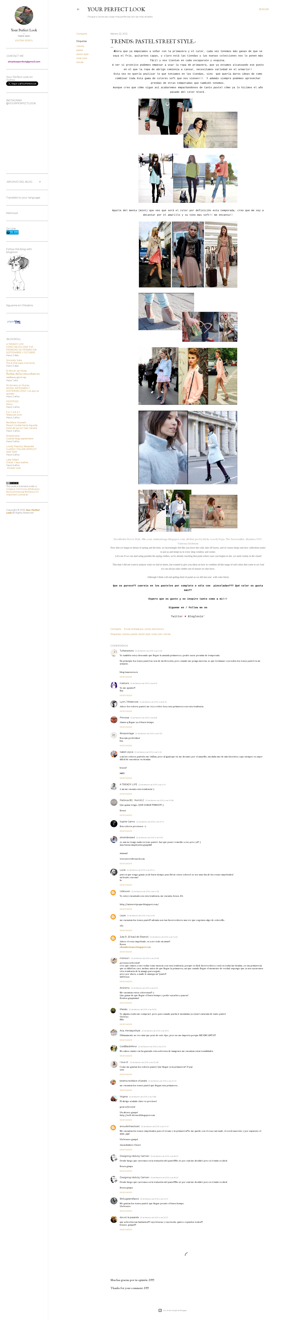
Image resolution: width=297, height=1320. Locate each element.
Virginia (124, 1096)
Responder (126, 677)
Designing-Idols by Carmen (134, 1156)
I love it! (124, 1062)
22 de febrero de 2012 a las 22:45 (162, 1081)
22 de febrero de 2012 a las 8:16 (143, 683)
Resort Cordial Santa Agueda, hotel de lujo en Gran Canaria (22, 426)
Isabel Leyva (126, 752)
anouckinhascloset (130, 1126)
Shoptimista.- (13, 435)
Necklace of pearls (16, 422)
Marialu (123, 1009)
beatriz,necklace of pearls (133, 1080)
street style (82, 54)
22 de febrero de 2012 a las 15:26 (142, 1009)
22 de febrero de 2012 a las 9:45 (147, 752)
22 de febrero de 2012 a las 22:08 (144, 1062)
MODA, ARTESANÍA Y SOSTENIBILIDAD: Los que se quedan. (22, 391)
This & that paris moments (20, 363)
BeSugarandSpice (129, 1198)
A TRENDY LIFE (128, 784)
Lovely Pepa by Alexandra (20, 446)
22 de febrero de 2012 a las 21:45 (152, 1046)
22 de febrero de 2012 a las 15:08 (145, 958)
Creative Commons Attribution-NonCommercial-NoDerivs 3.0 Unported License (23, 492)
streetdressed (127, 837)
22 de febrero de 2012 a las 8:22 (153, 702)
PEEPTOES (12, 401)
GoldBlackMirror (128, 1046)
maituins (124, 683)
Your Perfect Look (116, 9)
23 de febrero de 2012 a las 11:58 (142, 1097)
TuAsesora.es (127, 650)
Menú (9, 404)
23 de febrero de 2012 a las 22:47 (154, 1199)
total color (81, 58)
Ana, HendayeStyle (130, 1030)
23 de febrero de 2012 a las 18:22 (164, 1156)
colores (80, 46)
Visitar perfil (24, 40)
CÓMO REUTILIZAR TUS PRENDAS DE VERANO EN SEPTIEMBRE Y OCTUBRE (21, 350)
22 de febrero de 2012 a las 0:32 (148, 651)
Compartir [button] (81, 33)
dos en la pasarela (129, 1217)
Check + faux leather (17, 462)
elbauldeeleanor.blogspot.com (135, 947)
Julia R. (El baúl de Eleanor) (134, 936)
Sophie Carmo (127, 821)
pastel (79, 50)
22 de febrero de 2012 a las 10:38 (159, 800)
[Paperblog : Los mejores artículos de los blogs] (14, 323)
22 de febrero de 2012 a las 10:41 (150, 822)
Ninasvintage (127, 733)
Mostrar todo (14, 468)
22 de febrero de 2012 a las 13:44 (141, 870)
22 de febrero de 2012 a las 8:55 (143, 718)
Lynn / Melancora (129, 701)
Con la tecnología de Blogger (175, 1310)
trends (79, 62)
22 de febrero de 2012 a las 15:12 (144, 988)
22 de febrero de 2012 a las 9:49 (152, 784)
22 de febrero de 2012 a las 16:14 (155, 1031)
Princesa (124, 717)
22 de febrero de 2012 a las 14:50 (141, 915)
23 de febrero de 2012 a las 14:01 (155, 1126)
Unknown (125, 891)
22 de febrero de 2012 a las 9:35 (148, 733)
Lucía (122, 870)
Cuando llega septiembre (19, 438)
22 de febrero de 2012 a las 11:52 (149, 837)
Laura (123, 915)
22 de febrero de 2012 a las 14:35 (145, 891)
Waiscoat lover (14, 414)
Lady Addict (12, 459)
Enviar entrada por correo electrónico (144, 629)
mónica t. (125, 958)
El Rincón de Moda (16, 370)
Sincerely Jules (14, 360)
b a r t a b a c (13, 412)
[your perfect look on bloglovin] (18, 290)
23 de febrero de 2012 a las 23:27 (154, 1217)
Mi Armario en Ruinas (17, 385)
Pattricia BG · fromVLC (132, 800)
